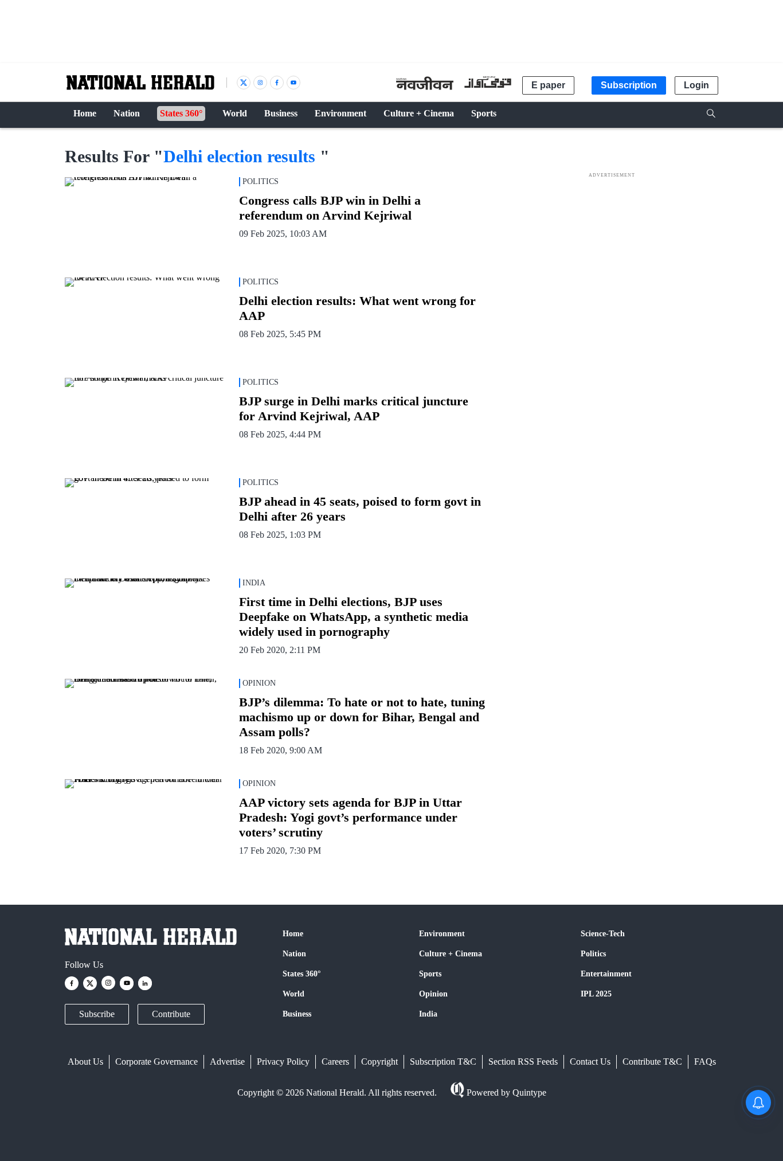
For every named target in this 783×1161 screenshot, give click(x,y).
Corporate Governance (156, 1061)
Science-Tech (603, 933)
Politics (593, 953)
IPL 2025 (596, 994)
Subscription (629, 85)
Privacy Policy (283, 1061)
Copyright (379, 1061)
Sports (430, 974)
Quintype (529, 1092)
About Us (85, 1061)
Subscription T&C (443, 1061)
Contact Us (590, 1061)
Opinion (433, 994)
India (428, 1014)
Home (293, 933)
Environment (442, 933)
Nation (294, 953)
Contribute (171, 1014)
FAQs (705, 1061)
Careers (335, 1061)
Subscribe (97, 1014)
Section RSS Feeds (523, 1061)
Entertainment (606, 974)
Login (696, 85)
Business (297, 1014)
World (293, 994)
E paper (548, 85)
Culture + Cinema (450, 953)
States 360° (302, 974)
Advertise (227, 1061)
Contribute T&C (652, 1061)
